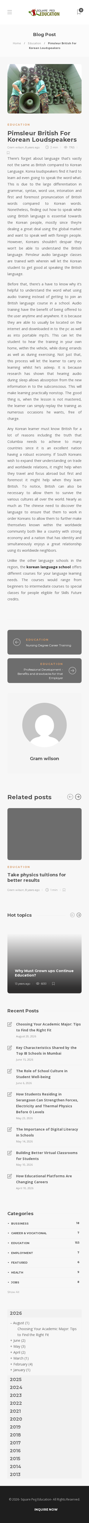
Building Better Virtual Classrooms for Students (47, 1155)
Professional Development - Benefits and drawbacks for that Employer (40, 674)
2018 (15, 1435)
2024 (16, 1387)
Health (45, 1272)
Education (34, 43)
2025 (16, 1379)
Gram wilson (15, 147)
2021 (15, 1411)
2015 (15, 1458)
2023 (16, 1395)
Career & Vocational (45, 1233)
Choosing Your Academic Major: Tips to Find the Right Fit (48, 1027)
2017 (15, 1443)
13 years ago (22, 983)
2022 (16, 1403)
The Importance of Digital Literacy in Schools (47, 1132)
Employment (45, 1253)
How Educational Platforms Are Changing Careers (44, 1179)
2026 (16, 1313)
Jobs (45, 1282)
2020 (16, 1419)
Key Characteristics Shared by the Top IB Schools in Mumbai (46, 1050)
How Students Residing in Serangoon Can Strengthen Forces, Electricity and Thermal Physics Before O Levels (47, 1103)
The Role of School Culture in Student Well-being (41, 1073)
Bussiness (45, 1223)
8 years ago (32, 147)
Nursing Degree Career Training (48, 645)
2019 (15, 1427)
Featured (45, 1262)
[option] (44, 849)
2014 (15, 1466)
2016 (15, 1451)
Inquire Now (46, 1509)
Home (17, 43)
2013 (15, 1474)
